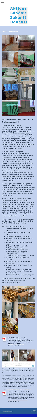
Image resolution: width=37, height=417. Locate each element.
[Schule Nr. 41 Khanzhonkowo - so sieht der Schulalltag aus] (10, 92)
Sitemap (10, 411)
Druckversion (6, 411)
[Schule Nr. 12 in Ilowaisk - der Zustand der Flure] (10, 43)
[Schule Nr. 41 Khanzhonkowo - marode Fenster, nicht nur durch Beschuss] (26, 92)
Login (34, 410)
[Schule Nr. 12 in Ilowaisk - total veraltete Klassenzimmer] (26, 43)
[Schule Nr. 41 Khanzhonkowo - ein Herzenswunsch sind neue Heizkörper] (26, 108)
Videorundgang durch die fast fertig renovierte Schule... (18, 389)
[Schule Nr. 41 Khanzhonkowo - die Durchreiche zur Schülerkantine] (26, 76)
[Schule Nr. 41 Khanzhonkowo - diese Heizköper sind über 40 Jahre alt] (10, 108)
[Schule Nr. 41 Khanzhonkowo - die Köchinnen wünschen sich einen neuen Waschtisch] (10, 76)
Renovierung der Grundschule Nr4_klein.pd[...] (18, 400)
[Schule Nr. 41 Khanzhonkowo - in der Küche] (26, 59)
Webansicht (33, 411)
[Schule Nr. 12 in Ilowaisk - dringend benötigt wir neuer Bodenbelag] (10, 59)
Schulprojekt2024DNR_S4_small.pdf (16, 344)
